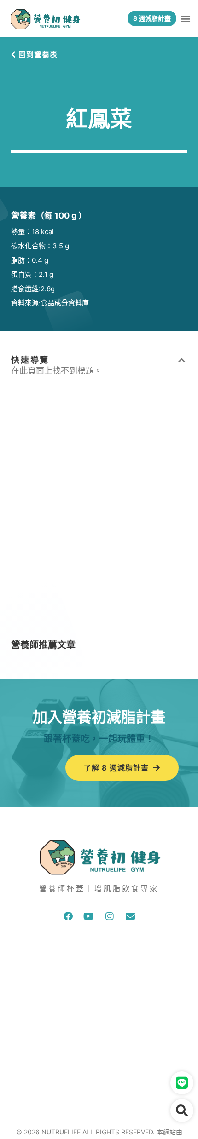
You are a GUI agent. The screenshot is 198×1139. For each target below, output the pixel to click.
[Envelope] (130, 916)
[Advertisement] (99, 513)
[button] (185, 18)
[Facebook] (68, 916)
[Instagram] (109, 916)
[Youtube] (89, 916)
